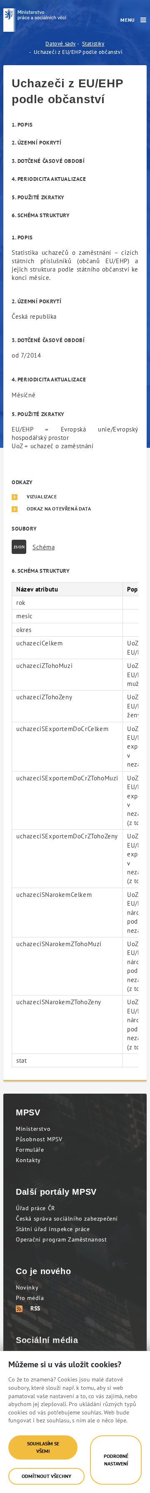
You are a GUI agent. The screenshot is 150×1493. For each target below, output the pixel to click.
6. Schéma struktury (41, 215)
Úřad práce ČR (35, 1208)
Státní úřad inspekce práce (53, 1229)
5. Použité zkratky (38, 197)
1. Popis (22, 124)
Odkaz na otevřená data (59, 509)
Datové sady (60, 43)
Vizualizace (42, 497)
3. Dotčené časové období (48, 161)
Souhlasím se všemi (43, 1447)
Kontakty (28, 1160)
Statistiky (93, 43)
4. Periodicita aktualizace (49, 179)
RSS (35, 1308)
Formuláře (30, 1149)
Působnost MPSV (39, 1139)
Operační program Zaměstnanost (61, 1239)
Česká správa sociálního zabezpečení (67, 1218)
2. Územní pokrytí (36, 142)
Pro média (30, 1298)
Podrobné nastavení (116, 1460)
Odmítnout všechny (46, 1476)
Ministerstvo (33, 1128)
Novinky (27, 1287)
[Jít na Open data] (34, 20)
